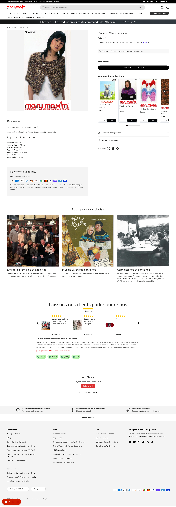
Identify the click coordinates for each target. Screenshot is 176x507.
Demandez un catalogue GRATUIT (21, 450)
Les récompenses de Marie (18, 481)
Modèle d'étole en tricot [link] (126, 107)
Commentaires (102, 438)
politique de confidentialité (107, 442)
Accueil (9, 27)
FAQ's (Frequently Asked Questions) (67, 446)
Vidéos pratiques (60, 450)
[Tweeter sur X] (108, 148)
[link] (107, 91)
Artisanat (36, 13)
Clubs (141, 13)
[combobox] (92, 7)
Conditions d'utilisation (62, 458)
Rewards (40, 17)
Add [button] (111, 120)
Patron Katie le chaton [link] (105, 106)
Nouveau (114, 13)
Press (9, 465)
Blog (9, 438)
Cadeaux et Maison (128, 13)
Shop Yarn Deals (30, 2)
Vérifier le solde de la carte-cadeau (67, 454)
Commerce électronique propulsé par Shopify (34, 499)
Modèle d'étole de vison (20, 27)
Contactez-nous (59, 434)
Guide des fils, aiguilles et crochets (21, 473)
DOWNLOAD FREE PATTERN (133, 68)
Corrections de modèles (16, 461)
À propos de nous (14, 434)
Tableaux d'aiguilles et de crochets (21, 446)
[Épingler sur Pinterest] (117, 148)
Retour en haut (88, 417)
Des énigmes (50, 13)
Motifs (63, 13)
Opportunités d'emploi (16, 442)
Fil (8, 13)
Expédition (57, 438)
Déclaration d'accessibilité (63, 462)
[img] (88, 308)
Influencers (27, 17)
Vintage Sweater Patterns (82, 13)
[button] (139, 7)
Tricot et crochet (21, 13)
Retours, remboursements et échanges (69, 442)
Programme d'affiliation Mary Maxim (21, 477)
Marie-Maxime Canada (105, 434)
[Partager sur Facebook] (113, 148)
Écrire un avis (88, 386)
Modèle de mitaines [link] (148, 109)
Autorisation (100, 13)
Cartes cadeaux (13, 17)
